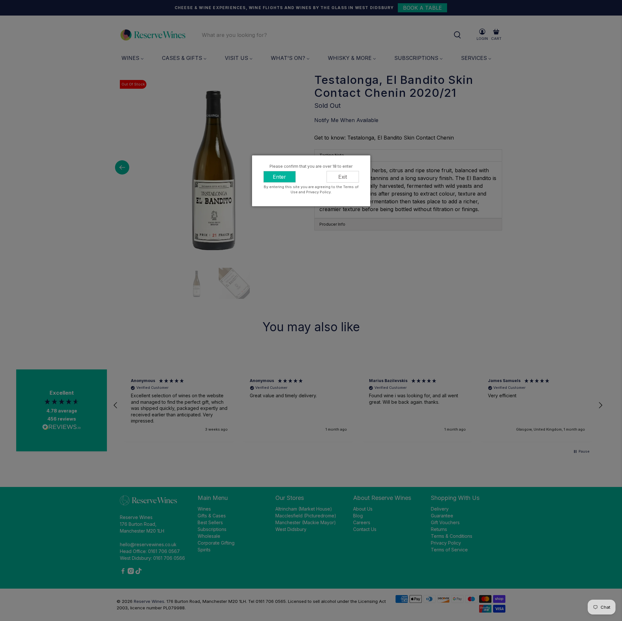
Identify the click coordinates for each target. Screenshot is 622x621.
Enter (279, 177)
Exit (342, 177)
